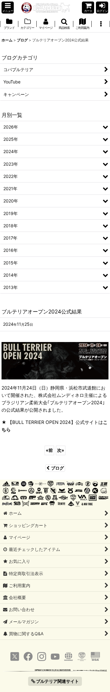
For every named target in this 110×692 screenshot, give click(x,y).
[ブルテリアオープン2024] (55, 360)
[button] (8, 7)
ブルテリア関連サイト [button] (57, 681)
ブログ (57, 468)
